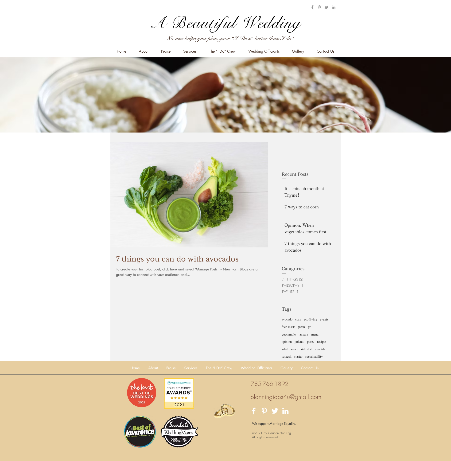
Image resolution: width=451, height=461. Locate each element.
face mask (288, 326)
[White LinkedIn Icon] (285, 410)
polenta (299, 341)
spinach (287, 356)
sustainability (314, 356)
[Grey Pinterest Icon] (319, 7)
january (303, 334)
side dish (306, 349)
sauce (294, 349)
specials (320, 349)
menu (315, 334)
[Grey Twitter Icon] (326, 7)
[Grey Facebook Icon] (312, 7)
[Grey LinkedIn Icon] (333, 7)
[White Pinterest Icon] (264, 410)
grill (310, 326)
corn (298, 319)
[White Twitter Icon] (274, 410)
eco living (310, 319)
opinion (287, 341)
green (301, 326)
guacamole (289, 334)
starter (298, 356)
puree (310, 341)
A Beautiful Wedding (225, 23)
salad (285, 349)
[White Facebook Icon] (253, 410)
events (324, 319)
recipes (321, 341)
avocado (287, 319)
